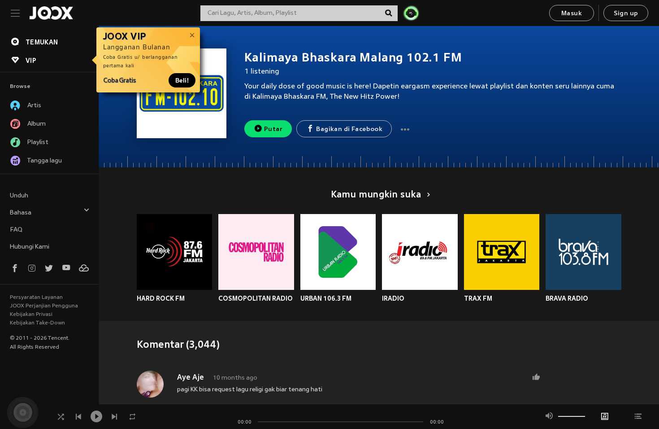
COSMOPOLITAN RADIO (255, 298)
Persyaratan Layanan (36, 297)
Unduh (19, 196)
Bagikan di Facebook (349, 129)
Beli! (182, 80)
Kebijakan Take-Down (37, 323)
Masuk (571, 13)
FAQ (16, 230)
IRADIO (393, 298)
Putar (273, 129)
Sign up (626, 13)
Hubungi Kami (29, 247)
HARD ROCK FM (161, 298)
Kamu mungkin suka (376, 195)
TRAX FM (478, 298)
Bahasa (20, 213)
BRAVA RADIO (567, 298)
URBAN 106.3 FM (325, 298)
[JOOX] (51, 13)
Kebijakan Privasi (31, 314)
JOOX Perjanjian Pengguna (44, 306)
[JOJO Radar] (411, 13)
